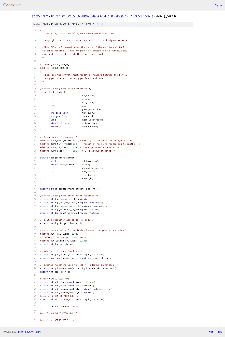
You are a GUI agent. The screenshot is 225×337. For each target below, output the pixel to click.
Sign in (218, 5)
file (99, 24)
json (219, 331)
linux (54, 16)
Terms (38, 331)
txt (211, 331)
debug (149, 16)
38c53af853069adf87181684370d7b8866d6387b (94, 16)
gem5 (36, 16)
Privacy (29, 331)
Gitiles (20, 331)
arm (45, 16)
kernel (137, 16)
